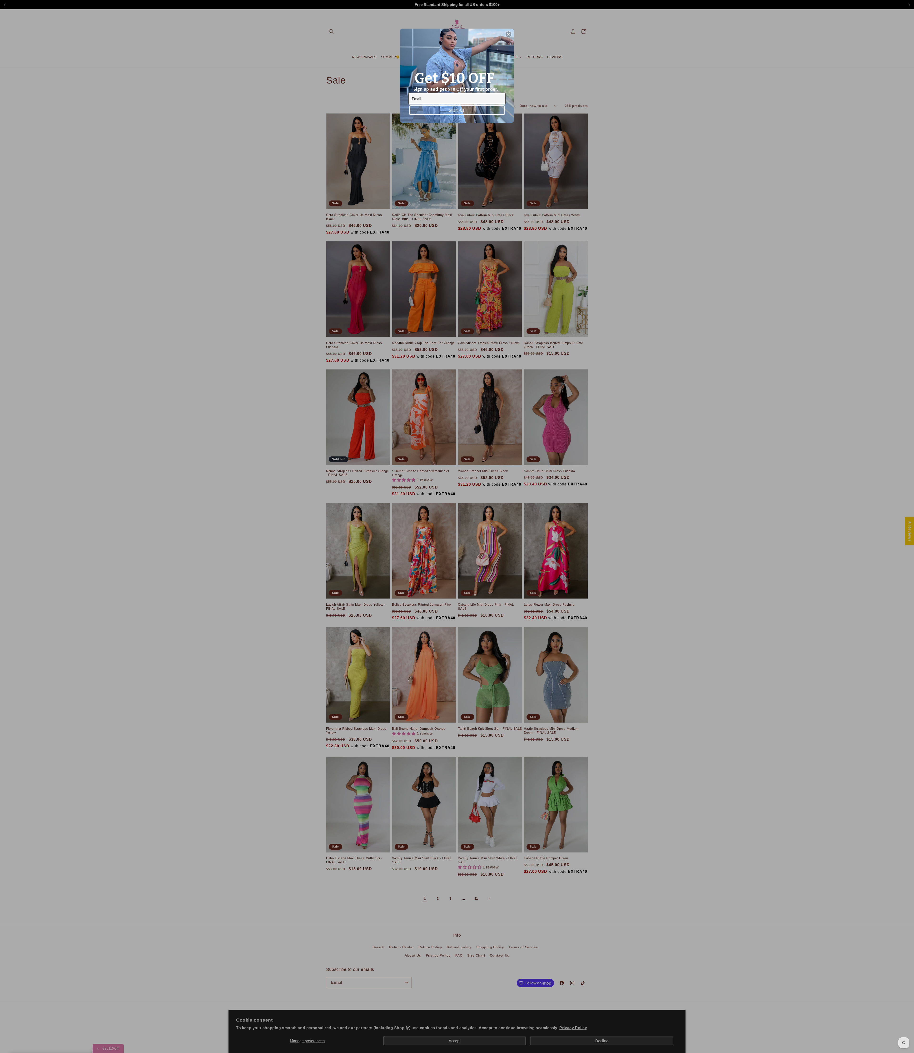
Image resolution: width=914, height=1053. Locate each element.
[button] (508, 34)
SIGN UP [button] (457, 110)
